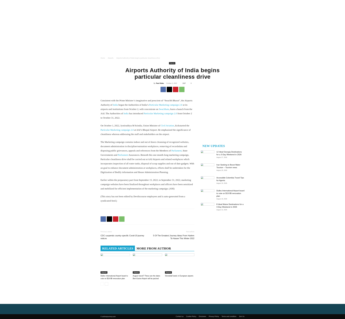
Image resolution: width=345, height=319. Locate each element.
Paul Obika (160, 83)
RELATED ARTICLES (117, 248)
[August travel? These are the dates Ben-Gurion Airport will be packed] (147, 263)
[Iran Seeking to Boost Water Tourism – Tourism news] (207, 168)
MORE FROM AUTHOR (154, 248)
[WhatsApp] (181, 89)
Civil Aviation (167, 125)
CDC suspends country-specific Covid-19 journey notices (122, 237)
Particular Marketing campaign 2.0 (165, 105)
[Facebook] (163, 89)
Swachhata (164, 109)
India (115, 105)
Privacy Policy (214, 316)
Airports (110, 58)
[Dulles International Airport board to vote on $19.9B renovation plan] (115, 263)
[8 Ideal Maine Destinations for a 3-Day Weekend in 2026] (207, 207)
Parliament (176, 150)
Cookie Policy (191, 316)
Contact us (180, 316)
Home (103, 58)
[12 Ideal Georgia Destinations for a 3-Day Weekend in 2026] (207, 155)
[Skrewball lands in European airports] (179, 263)
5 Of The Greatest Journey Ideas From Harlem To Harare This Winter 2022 (173, 237)
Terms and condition (229, 316)
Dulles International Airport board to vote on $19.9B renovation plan (230, 193)
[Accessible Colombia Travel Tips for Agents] (207, 181)
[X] (169, 89)
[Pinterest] (175, 89)
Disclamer (202, 316)
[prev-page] (102, 284)
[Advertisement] (172, 36)
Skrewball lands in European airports (179, 276)
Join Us (241, 316)
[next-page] (106, 284)
